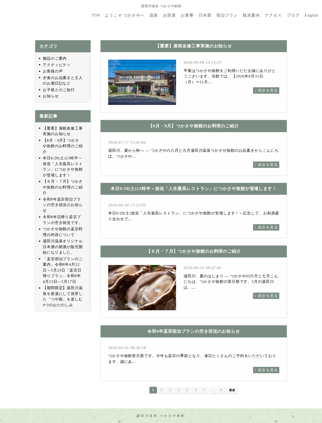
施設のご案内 (55, 58)
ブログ (293, 15)
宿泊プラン (227, 15)
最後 (232, 390)
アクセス (273, 15)
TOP (96, 15)
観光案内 (251, 15)
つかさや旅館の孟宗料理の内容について (63, 232)
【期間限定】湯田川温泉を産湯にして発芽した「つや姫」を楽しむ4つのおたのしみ (63, 296)
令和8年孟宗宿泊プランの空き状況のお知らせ (63, 205)
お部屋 (169, 15)
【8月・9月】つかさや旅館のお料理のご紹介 (63, 146)
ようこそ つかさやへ (124, 15)
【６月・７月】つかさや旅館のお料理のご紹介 (63, 187)
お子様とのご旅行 (59, 90)
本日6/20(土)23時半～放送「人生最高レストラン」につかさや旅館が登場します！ (63, 166)
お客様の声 (53, 71)
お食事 (187, 15)
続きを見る (268, 90)
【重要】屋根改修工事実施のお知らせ (63, 131)
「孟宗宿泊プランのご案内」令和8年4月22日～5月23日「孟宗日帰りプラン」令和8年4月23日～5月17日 (63, 270)
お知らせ (51, 96)
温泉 (153, 15)
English (311, 15)
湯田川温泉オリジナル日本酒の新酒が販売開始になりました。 (63, 246)
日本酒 (205, 15)
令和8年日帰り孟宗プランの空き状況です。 (63, 220)
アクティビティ (57, 65)
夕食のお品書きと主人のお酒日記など (63, 81)
